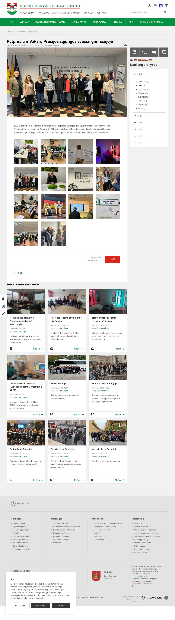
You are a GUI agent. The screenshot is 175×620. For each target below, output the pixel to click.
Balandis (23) (143, 97)
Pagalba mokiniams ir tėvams (64, 530)
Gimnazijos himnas (20, 540)
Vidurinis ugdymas (60, 523)
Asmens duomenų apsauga (145, 530)
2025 (139, 116)
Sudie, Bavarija (58, 383)
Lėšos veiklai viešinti (102, 530)
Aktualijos (33, 32)
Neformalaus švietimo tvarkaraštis (66, 527)
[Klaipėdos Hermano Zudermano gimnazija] (13, 8)
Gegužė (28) (143, 93)
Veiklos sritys (27, 13)
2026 (139, 74)
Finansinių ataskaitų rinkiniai (105, 527)
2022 (139, 136)
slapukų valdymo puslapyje (32, 598)
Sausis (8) (142, 109)
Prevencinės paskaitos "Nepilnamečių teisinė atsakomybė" (22, 321)
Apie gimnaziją (19, 523)
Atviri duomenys (140, 552)
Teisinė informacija (141, 549)
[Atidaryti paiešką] (165, 12)
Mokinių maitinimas (61, 536)
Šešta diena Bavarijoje (21, 449)
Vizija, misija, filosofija (21, 530)
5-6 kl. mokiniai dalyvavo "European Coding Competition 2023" (26, 386)
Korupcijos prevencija (142, 543)
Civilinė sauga (139, 546)
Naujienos (21, 32)
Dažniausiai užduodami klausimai (147, 536)
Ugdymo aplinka (19, 527)
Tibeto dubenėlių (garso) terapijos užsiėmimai (104, 319)
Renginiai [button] (117, 22)
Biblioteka (57, 543)
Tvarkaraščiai (22, 503)
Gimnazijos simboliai (21, 536)
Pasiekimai (17, 533)
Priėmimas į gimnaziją (21, 549)
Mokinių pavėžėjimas (61, 533)
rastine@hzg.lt (141, 576)
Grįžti (20, 273)
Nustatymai (20, 606)
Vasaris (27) (143, 105)
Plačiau (36, 349)
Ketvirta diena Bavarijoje (104, 449)
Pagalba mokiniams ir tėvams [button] (50, 22)
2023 (139, 129)
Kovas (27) (142, 101)
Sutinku (61, 606)
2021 (139, 143)
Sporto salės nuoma (61, 540)
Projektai (97, 533)
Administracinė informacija (66, 13)
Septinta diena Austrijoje (104, 383)
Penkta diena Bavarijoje (63, 449)
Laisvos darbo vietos (142, 527)
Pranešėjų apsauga (141, 540)
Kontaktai (102, 13)
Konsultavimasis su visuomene (146, 533)
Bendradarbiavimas (20, 546)
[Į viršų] (166, 598)
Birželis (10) (143, 89)
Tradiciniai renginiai (20, 543)
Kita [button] (131, 22)
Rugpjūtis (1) (143, 82)
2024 (139, 123)
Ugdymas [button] (24, 22)
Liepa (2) (141, 86)
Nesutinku (40, 606)
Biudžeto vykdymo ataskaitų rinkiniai (108, 523)
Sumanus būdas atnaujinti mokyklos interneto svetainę (129, 599)
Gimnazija (89, 13)
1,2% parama (99, 540)
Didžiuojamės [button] (99, 22)
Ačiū (112, 259)
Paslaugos (43, 13)
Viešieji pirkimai (100, 536)
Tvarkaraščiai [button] (79, 22)
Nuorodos (138, 523)
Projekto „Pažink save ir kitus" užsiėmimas (66, 319)
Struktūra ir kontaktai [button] (151, 22)
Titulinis (10, 32)
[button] (149, 5)
